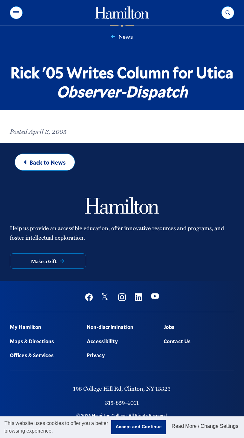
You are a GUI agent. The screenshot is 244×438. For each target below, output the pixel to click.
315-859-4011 (122, 402)
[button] (16, 13)
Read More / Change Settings (205, 426)
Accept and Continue (139, 426)
